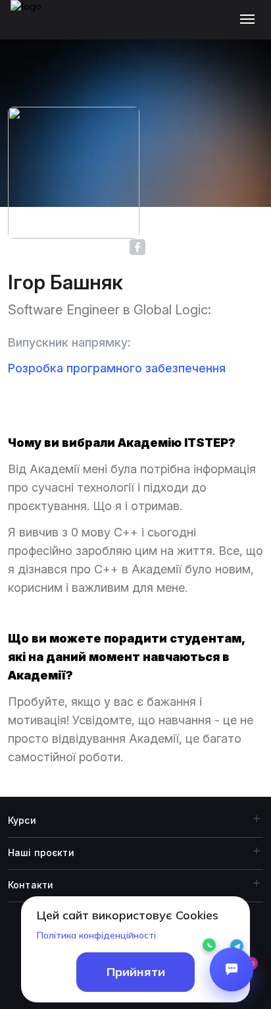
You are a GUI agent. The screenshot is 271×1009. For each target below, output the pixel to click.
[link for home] (34, 26)
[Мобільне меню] (250, 20)
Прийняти (136, 971)
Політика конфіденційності (96, 935)
